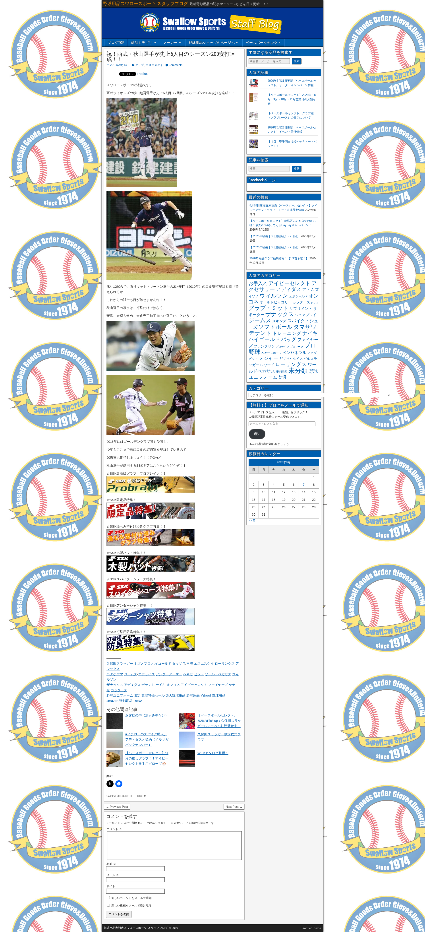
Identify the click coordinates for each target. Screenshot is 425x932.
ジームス (130, 674)
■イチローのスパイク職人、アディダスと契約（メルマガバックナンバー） (146, 739)
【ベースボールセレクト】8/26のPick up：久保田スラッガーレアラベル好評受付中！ (219, 720)
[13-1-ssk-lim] (150, 518)
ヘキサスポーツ (271, 353)
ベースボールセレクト (263, 43)
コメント (114, 829)
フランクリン (264, 346)
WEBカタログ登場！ (212, 753)
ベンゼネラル (294, 352)
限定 (137, 695)
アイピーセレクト (194, 685)
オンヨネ (173, 685)
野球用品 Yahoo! (198, 695)
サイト (110, 886)
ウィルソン (273, 295)
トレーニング (286, 333)
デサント (148, 685)
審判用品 (282, 371)
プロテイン (282, 346)
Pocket (142, 74)
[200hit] (141, 186)
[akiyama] (149, 278)
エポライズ (146, 674)
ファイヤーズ (218, 685)
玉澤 (189, 663)
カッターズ (119, 690)
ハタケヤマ (114, 674)
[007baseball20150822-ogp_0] (150, 433)
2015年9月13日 (119, 65)
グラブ (139, 65)
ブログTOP (116, 43)
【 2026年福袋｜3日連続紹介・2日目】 (274, 236)
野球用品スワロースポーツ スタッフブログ (145, 3)
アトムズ (310, 289)
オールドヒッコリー (276, 302)
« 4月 (252, 520)
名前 (111, 864)
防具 (282, 377)
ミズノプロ (142, 663)
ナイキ (161, 685)
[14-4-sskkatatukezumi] (150, 545)
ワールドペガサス (218, 674)
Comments (176, 65)
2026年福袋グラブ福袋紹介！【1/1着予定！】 (279, 258)
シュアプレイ (305, 315)
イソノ (254, 296)
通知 (257, 434)
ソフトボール (275, 327)
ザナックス (114, 685)
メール (112, 875)
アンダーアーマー (169, 674)
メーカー (170, 43)
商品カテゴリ (141, 43)
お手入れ (258, 283)
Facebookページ (262, 180)
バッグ (288, 339)
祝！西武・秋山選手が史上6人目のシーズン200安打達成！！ (170, 56)
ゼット (199, 674)
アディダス (132, 685)
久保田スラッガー (119, 663)
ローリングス (225, 663)
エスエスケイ (154, 65)
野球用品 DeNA (130, 701)
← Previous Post (117, 806)
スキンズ (279, 321)
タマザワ (178, 663)
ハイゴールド (161, 663)
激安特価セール (153, 695)
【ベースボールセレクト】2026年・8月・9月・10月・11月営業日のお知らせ (292, 99)
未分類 (298, 370)
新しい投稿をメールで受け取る (131, 905)
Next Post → (234, 806)
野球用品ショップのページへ (212, 43)
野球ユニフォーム (119, 695)
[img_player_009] (150, 369)
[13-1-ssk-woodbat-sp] (150, 571)
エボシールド (298, 296)
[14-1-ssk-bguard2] (150, 650)
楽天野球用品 (175, 695)
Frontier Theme (311, 928)
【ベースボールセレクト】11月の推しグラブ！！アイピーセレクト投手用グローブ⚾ (146, 758)
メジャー (268, 358)
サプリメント (301, 309)
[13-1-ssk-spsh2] (150, 597)
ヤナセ (285, 358)
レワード (267, 365)
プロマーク (296, 346)
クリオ (314, 302)
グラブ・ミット (269, 308)
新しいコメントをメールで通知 (131, 898)
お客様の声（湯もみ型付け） (146, 715)
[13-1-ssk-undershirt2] (150, 624)
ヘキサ (188, 674)
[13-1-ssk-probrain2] (150, 492)
